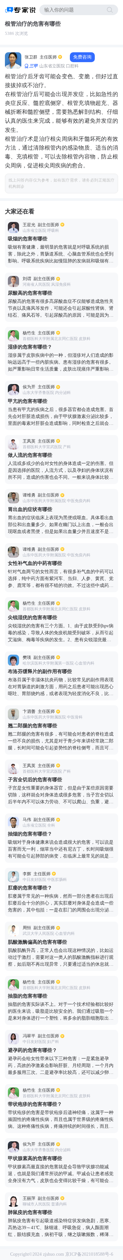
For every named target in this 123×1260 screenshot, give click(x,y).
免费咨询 (82, 57)
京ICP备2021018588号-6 (89, 1254)
